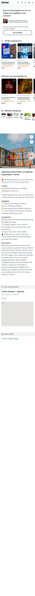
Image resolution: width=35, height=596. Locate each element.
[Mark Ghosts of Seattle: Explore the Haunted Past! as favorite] (30, 45)
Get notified (17, 33)
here (7, 182)
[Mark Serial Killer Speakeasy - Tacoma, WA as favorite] (14, 80)
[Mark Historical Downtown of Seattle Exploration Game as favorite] (32, 142)
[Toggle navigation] (33, 3)
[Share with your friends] (32, 137)
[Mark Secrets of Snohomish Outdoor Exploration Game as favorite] (14, 45)
